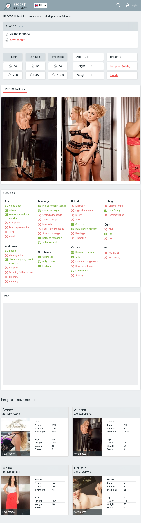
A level (12, 210)
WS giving (114, 252)
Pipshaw (13, 276)
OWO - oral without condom (19, 216)
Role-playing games (86, 228)
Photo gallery (15, 89)
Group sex (14, 222)
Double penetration (19, 227)
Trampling (80, 238)
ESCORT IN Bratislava (15, 16)
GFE (77, 256)
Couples (13, 267)
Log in (134, 5)
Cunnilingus (81, 270)
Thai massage (49, 219)
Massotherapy (50, 224)
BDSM (78, 215)
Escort (12, 250)
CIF (110, 238)
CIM (111, 229)
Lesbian (46, 266)
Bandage (80, 233)
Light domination (84, 210)
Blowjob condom (84, 252)
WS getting (114, 257)
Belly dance (48, 261)
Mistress (80, 205)
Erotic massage (50, 210)
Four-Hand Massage (53, 228)
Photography (16, 255)
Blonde (114, 75)
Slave (78, 219)
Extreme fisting (116, 215)
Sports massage (51, 233)
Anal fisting (115, 210)
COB (111, 233)
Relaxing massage (52, 238)
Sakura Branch (50, 242)
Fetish (12, 236)
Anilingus (80, 275)
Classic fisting (116, 205)
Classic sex (15, 205)
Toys (11, 231)
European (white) (120, 66)
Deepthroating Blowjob (87, 261)
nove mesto (37, 16)
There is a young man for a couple (22, 261)
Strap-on (80, 224)
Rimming (14, 281)
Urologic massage (52, 215)
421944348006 (20, 34)
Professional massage (54, 205)
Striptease (47, 256)
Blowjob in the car (84, 266)
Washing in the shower (21, 272)
